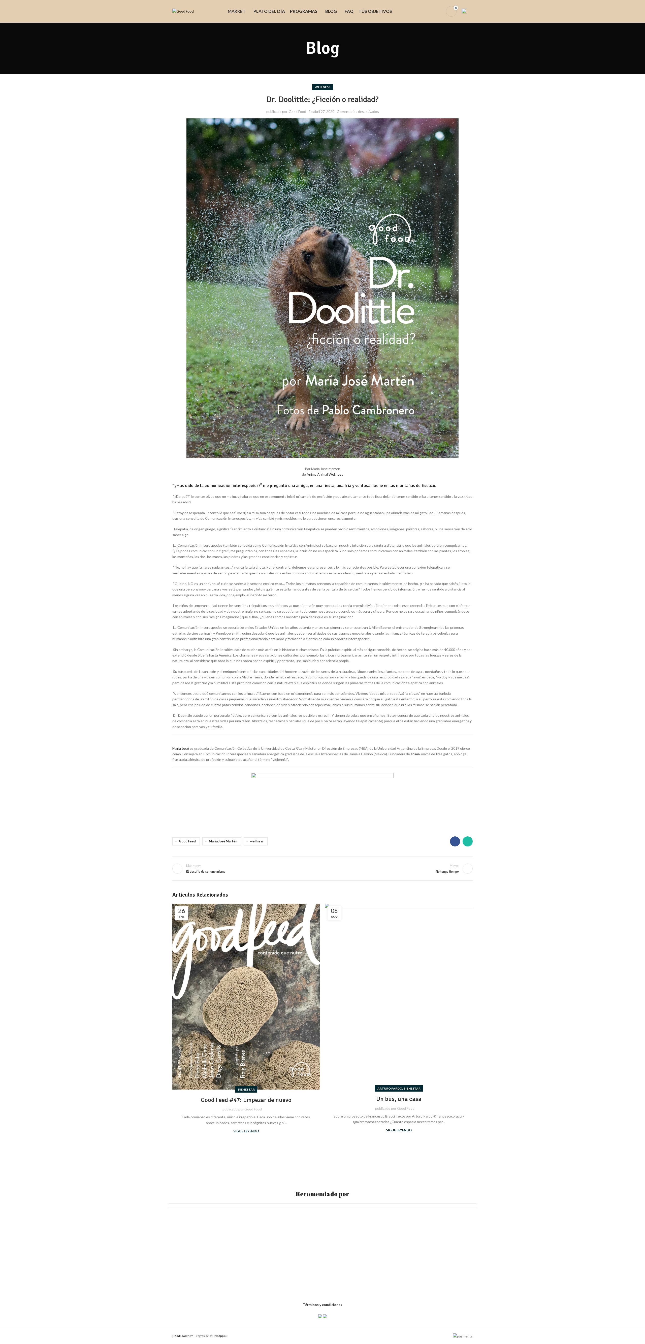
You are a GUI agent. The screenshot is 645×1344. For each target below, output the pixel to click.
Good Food (297, 111)
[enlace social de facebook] (455, 841)
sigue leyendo (246, 1131)
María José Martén (223, 841)
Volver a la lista (323, 869)
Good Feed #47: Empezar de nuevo (246, 1100)
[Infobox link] (467, 11)
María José (180, 748)
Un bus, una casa (399, 1099)
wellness (322, 87)
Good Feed (187, 841)
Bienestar (246, 1089)
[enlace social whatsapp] (468, 841)
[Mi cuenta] (438, 11)
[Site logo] (183, 11)
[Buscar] (430, 11)
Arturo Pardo (389, 1088)
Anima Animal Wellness (325, 474)
